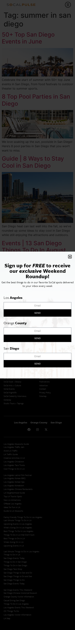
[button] (69, 256)
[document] (37, 315)
